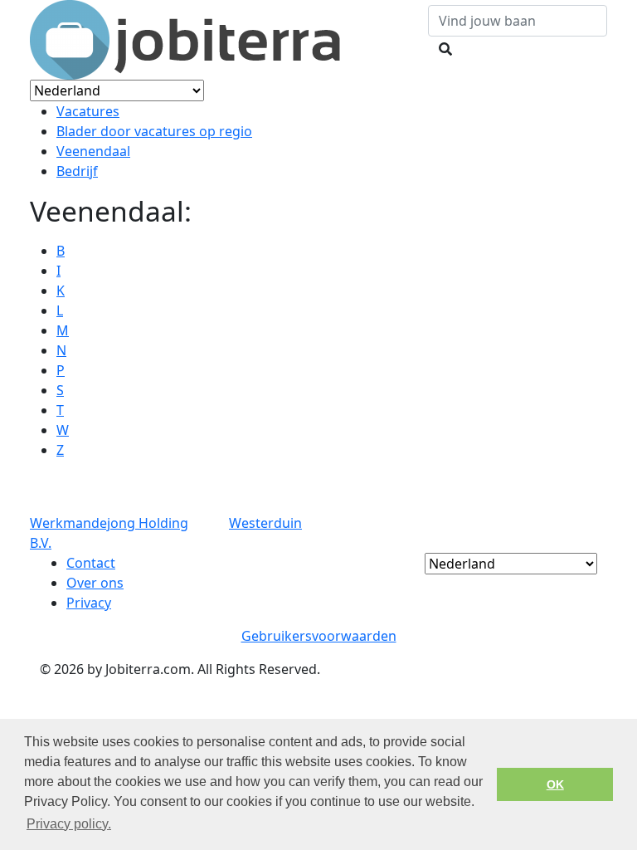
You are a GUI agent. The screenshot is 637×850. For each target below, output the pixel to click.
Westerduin (265, 523)
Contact (90, 563)
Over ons (95, 583)
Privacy (88, 603)
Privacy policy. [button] (69, 824)
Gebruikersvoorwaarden (318, 636)
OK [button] (555, 784)
